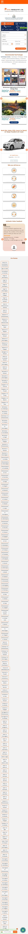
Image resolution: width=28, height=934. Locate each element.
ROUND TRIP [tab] (22, 26)
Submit (15, 931)
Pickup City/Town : (6, 32)
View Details (14, 94)
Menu (2, 2)
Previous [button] (1, 98)
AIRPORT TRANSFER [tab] (9, 29)
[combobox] (2, 932)
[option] (14, 96)
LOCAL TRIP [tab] (9, 23)
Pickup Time (17, 41)
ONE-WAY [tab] (9, 26)
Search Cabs (20, 48)
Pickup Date (4, 41)
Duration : (4, 36)
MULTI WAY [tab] (22, 29)
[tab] (20, 23)
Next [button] (26, 98)
